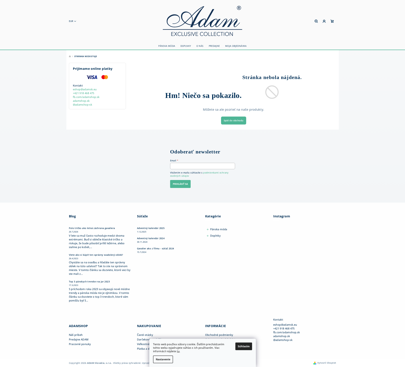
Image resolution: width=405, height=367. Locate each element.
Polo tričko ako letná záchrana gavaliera (92, 228)
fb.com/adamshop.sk (86, 97)
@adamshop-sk (82, 104)
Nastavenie (163, 359)
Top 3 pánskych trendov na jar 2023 (89, 281)
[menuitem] (167, 46)
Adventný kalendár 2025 (151, 228)
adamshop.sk (81, 101)
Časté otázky (145, 335)
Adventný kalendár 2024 (151, 238)
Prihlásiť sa (180, 183)
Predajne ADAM (79, 339)
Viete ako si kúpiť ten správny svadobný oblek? (96, 255)
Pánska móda (218, 229)
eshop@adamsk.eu (85, 89)
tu (178, 351)
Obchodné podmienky (219, 335)
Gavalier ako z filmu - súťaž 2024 (155, 248)
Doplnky (215, 235)
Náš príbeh (76, 335)
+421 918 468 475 (83, 93)
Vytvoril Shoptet (326, 362)
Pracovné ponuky (80, 344)
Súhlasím (244, 346)
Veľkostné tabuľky (148, 344)
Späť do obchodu (233, 120)
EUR (71, 21)
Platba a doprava (147, 348)
